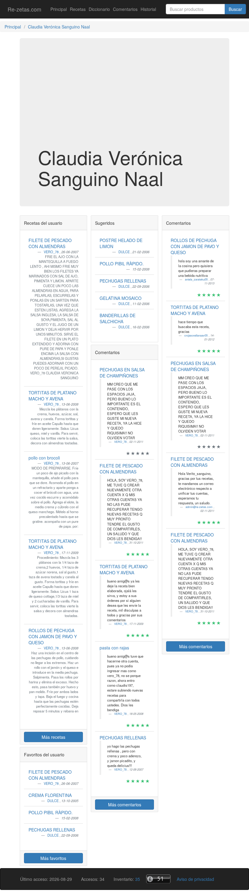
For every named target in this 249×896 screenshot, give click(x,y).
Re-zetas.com (24, 9)
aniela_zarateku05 (197, 279)
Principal (58, 9)
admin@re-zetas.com (199, 507)
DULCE (53, 800)
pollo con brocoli (44, 458)
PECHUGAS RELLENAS (52, 830)
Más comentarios (124, 804)
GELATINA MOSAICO (121, 298)
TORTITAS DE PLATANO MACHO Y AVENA (53, 396)
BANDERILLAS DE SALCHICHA (117, 318)
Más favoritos (53, 858)
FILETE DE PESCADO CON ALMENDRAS (50, 243)
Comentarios (125, 9)
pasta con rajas (114, 648)
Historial (148, 9)
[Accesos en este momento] (158, 879)
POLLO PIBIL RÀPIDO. (51, 812)
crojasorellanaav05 (196, 335)
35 (137, 879)
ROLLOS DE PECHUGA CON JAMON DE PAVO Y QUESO (53, 636)
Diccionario (99, 9)
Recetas (78, 9)
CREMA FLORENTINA (50, 795)
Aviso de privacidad (195, 879)
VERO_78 (52, 251)
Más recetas (53, 737)
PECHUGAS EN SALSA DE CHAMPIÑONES (122, 373)
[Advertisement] (124, 98)
